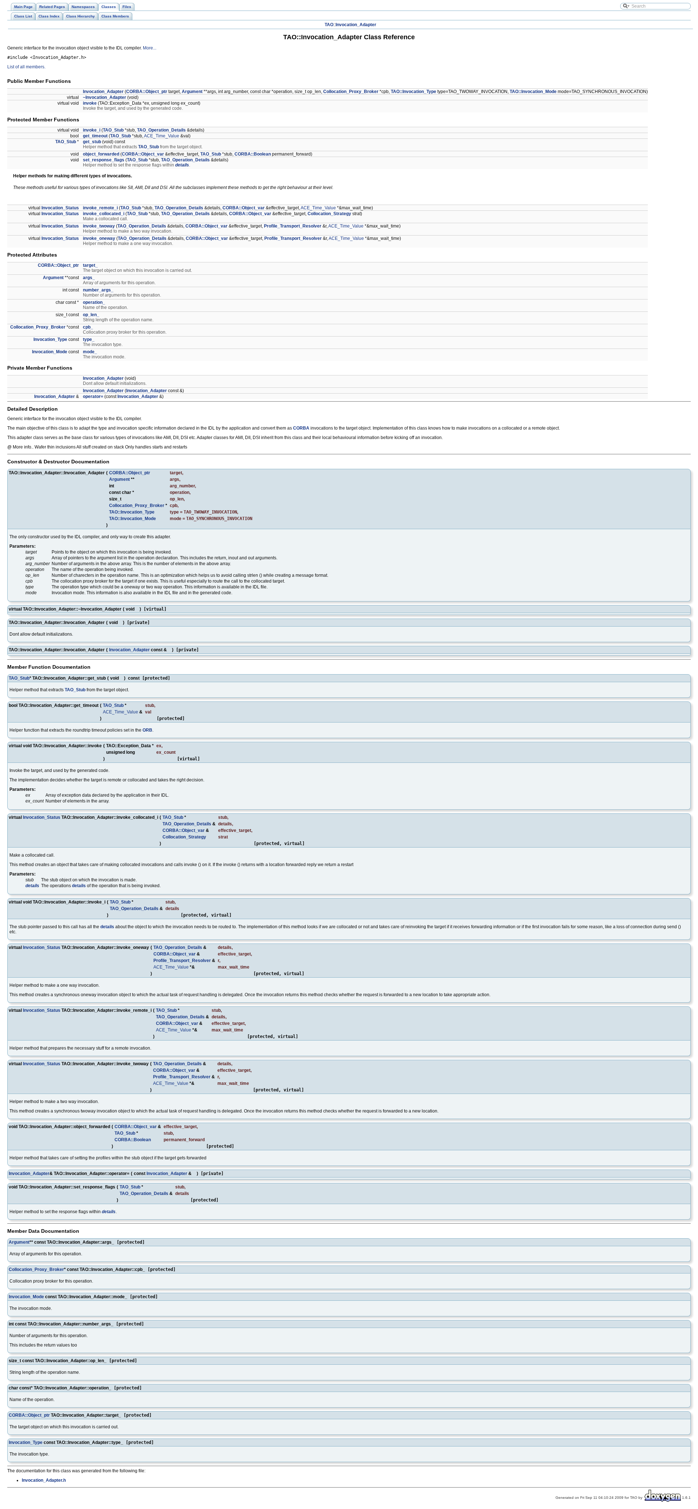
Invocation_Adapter (356, 24)
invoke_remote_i (100, 207)
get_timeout (95, 135)
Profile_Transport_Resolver (292, 226)
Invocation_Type (50, 339)
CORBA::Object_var (143, 154)
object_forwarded (101, 154)
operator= (93, 396)
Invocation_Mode (49, 351)
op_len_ (91, 314)
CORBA (301, 428)
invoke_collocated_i (103, 213)
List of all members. (26, 66)
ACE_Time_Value (161, 135)
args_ (89, 277)
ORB (147, 730)
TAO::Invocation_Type (413, 91)
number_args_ (98, 290)
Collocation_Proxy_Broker (350, 91)
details (182, 165)
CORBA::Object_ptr (146, 91)
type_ (89, 339)
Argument (192, 91)
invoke (90, 103)
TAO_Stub (113, 130)
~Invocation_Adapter (104, 97)
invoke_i (91, 130)
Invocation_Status (60, 207)
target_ (90, 265)
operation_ (94, 302)
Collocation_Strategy (329, 213)
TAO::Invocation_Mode (533, 91)
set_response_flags (103, 159)
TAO (329, 24)
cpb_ (88, 327)
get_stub (92, 141)
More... (149, 48)
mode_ (90, 351)
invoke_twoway (99, 226)
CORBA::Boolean (252, 154)
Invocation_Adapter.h (44, 1480)
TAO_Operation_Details (161, 130)
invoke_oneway (99, 238)
